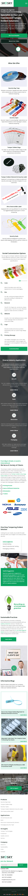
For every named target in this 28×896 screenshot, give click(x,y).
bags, (24, 474)
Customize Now (14, 349)
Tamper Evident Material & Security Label (12, 809)
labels (5, 475)
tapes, (2, 475)
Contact (3, 851)
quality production (5, 624)
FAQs (2, 849)
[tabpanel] (14, 569)
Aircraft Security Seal (6, 818)
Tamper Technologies (6, 831)
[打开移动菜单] (26, 3)
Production (4, 833)
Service (3, 838)
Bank (2, 820)
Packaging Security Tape (7, 825)
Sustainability (4, 847)
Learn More (14, 390)
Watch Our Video (14, 41)
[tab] (8, 542)
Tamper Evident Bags (6, 804)
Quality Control (5, 836)
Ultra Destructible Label (7, 811)
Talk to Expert (14, 788)
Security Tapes (5, 807)
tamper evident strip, (17, 474)
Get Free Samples (14, 35)
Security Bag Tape (5, 802)
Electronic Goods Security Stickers (10, 822)
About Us (3, 844)
